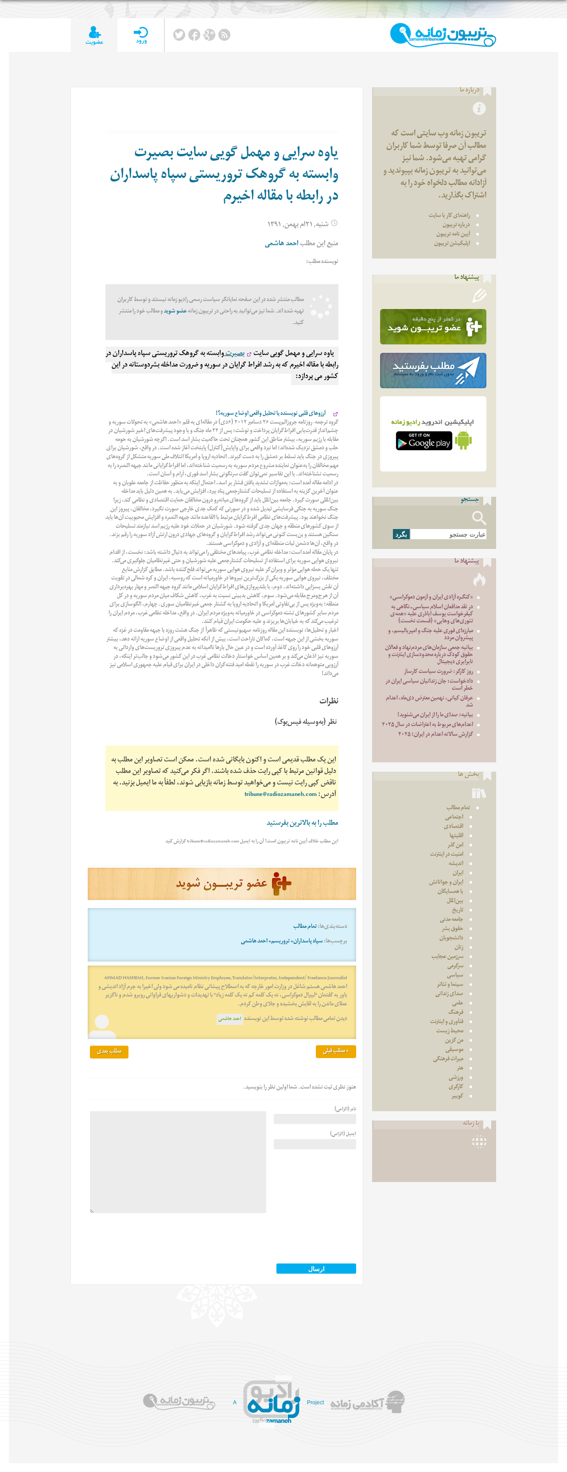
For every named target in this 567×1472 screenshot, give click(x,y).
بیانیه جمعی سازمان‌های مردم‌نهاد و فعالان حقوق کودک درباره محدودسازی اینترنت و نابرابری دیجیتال (429, 655)
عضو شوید (175, 311)
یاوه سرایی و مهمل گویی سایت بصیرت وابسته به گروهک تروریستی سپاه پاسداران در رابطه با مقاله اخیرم (224, 176)
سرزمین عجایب (447, 957)
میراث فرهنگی (448, 1059)
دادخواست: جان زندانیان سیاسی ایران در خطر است (429, 685)
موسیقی (454, 1050)
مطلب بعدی (109, 1052)
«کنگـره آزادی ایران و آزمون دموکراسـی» (431, 597)
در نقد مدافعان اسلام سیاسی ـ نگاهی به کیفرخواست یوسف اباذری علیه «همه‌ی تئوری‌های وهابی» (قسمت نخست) (431, 614)
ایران (458, 873)
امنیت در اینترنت (446, 855)
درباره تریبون (456, 225)
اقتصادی (453, 827)
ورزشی (456, 1078)
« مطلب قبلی (336, 1051)
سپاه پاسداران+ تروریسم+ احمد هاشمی (282, 941)
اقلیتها (456, 836)
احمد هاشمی (229, 1019)
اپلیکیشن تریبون (452, 244)
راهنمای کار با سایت (449, 216)
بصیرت (234, 354)
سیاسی (455, 976)
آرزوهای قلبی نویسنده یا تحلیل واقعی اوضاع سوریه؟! (273, 414)
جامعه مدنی (451, 920)
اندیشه (456, 864)
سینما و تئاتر (450, 985)
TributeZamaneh (443, 35)
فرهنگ (455, 1013)
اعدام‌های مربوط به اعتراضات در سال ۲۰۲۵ (427, 725)
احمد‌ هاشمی (282, 244)
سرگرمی (455, 966)
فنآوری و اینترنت (446, 1022)
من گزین (454, 1041)
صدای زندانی (449, 994)
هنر (460, 1069)
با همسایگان (450, 892)
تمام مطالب (305, 927)
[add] (94, 35)
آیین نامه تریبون (453, 235)
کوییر (457, 1096)
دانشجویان (451, 938)
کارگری (456, 1087)
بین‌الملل (455, 901)
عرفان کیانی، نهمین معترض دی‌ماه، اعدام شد (429, 702)
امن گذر (455, 845)
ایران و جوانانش (446, 883)
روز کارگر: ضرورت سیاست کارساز (438, 672)
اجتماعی (454, 818)
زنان (458, 948)
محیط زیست (449, 1031)
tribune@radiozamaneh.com (281, 795)
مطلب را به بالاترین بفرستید (302, 824)
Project (315, 1402)
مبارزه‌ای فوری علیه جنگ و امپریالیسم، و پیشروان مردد (430, 635)
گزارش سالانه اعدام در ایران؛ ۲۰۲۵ (435, 735)
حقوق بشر (452, 929)
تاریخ (457, 911)
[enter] (140, 35)
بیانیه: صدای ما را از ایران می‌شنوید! (435, 715)
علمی (457, 1003)
